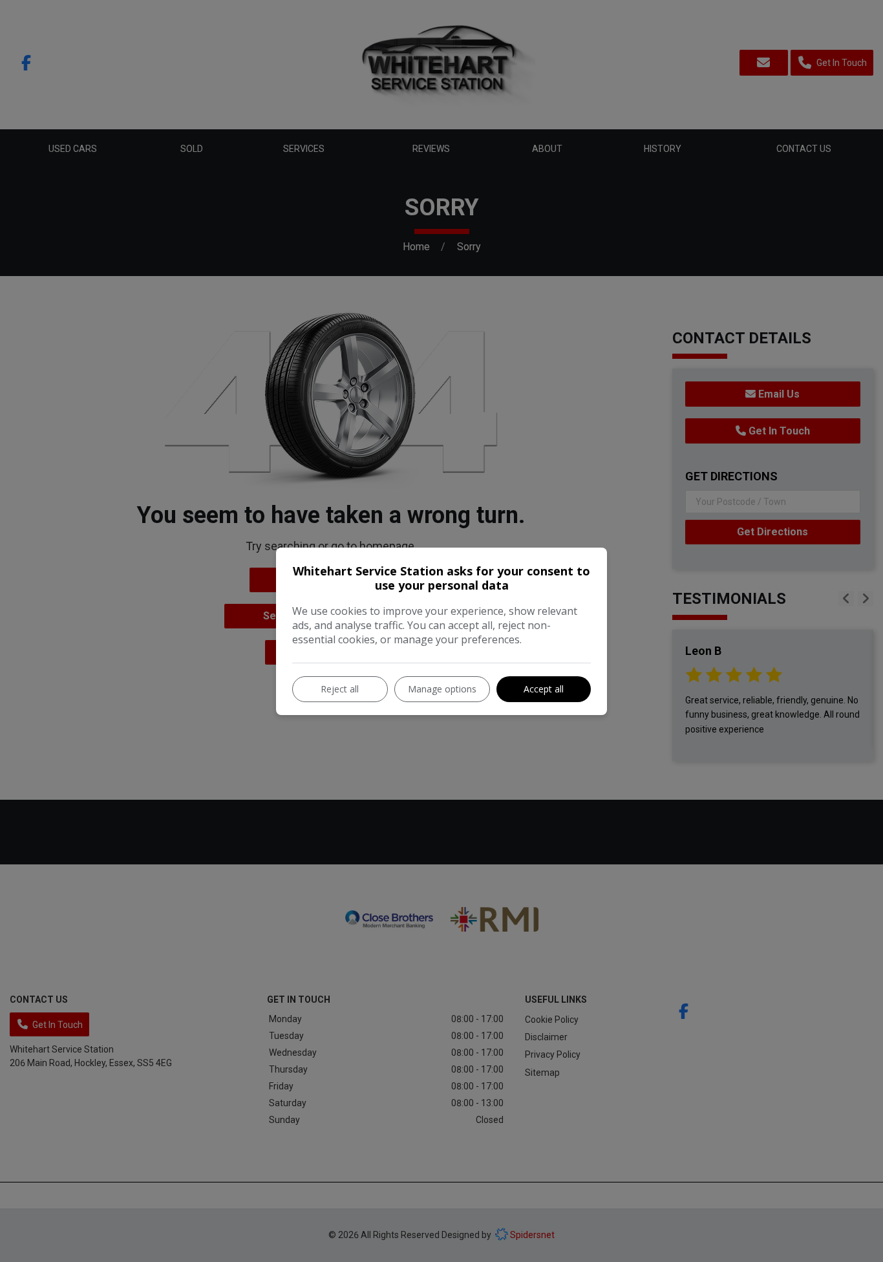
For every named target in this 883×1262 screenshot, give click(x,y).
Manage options (442, 689)
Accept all (544, 689)
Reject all (340, 689)
